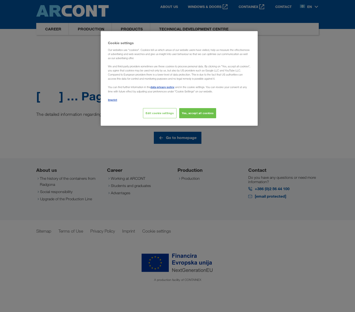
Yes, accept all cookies (197, 113)
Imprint (112, 100)
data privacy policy (162, 87)
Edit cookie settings (160, 113)
